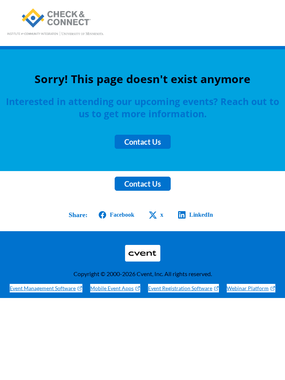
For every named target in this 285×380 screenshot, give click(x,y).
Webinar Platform (248, 288)
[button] (115, 214)
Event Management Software (43, 288)
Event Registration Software (180, 288)
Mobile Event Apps (112, 288)
